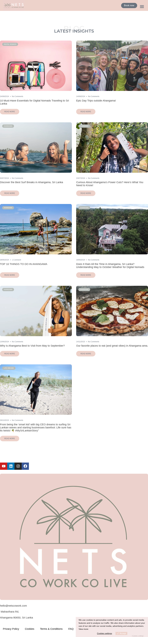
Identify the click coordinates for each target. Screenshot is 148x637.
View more (83, 629)
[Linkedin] (10, 466)
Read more (9, 112)
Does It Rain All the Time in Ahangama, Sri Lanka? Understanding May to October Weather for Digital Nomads (110, 266)
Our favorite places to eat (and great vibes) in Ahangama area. (112, 345)
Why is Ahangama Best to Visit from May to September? (32, 345)
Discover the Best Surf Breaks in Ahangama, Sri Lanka (31, 182)
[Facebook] (25, 466)
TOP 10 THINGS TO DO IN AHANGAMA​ (23, 264)
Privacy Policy (11, 628)
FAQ (71, 628)
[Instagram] (18, 466)
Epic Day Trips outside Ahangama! (96, 100)
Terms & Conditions (51, 628)
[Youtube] (3, 466)
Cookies (29, 628)
